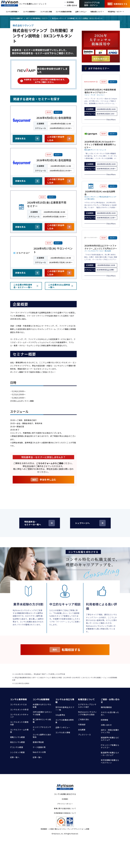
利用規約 (65, 799)
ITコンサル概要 (16, 747)
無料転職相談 (106, 707)
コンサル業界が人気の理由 (42, 735)
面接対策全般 (38, 742)
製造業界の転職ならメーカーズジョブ (110, 753)
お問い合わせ (106, 725)
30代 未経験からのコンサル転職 (42, 713)
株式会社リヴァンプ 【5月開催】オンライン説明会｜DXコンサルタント (77, 18)
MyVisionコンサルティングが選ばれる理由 (87, 713)
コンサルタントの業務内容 (19, 723)
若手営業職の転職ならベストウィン (110, 761)
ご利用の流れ (83, 719)
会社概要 (81, 729)
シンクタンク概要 (17, 752)
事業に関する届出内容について (65, 808)
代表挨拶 (81, 724)
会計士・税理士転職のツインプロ (110, 731)
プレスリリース (84, 734)
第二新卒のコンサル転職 (42, 720)
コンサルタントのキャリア (19, 715)
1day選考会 (60, 715)
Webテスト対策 (39, 752)
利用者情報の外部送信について (65, 813)
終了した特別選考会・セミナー (37, 18)
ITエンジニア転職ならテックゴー (110, 746)
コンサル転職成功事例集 (64, 721)
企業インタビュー (62, 727)
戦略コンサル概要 (17, 737)
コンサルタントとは (18, 704)
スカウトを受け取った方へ (110, 713)
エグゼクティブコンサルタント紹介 (87, 705)
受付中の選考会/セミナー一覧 (64, 708)
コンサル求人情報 (62, 732)
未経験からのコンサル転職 (42, 705)
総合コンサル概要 (17, 742)
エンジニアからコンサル (42, 728)
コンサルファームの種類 (19, 730)
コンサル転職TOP (16, 18)
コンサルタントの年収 (19, 709)
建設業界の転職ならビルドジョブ (110, 738)
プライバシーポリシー (65, 804)
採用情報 (104, 720)
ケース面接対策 (39, 747)
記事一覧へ (14, 757)
